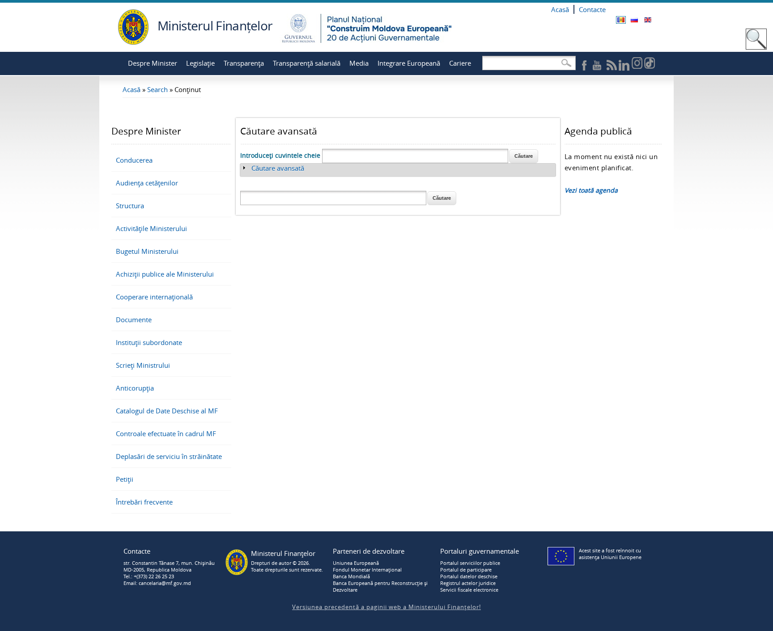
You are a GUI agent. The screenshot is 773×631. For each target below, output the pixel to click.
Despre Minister (152, 63)
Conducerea (134, 160)
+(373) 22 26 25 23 (154, 576)
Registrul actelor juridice (468, 583)
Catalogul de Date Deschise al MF (167, 410)
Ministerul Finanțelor (214, 25)
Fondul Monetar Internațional (367, 569)
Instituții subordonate (149, 342)
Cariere (460, 63)
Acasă (560, 9)
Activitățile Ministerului (151, 228)
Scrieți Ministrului (143, 365)
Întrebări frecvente (144, 501)
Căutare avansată (277, 168)
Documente (134, 319)
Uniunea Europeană (356, 562)
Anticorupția (135, 387)
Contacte (592, 9)
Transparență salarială (306, 63)
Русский (634, 19)
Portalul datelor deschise (468, 576)
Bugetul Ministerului (147, 251)
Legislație (200, 63)
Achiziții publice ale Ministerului (165, 273)
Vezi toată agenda (591, 190)
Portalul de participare (466, 569)
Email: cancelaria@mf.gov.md (157, 583)
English (647, 19)
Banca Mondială (351, 576)
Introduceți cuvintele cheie (281, 155)
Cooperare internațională (154, 296)
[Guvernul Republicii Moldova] (133, 42)
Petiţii (124, 479)
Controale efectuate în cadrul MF (166, 433)
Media (359, 63)
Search (157, 89)
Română (620, 19)
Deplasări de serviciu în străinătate (169, 456)
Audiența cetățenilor (147, 182)
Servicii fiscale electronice (469, 589)
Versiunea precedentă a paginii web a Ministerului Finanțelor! (386, 607)
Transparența (244, 63)
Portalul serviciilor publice (470, 562)
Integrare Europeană (409, 63)
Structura (130, 205)
